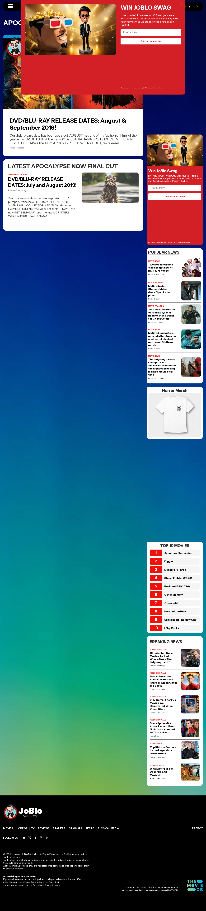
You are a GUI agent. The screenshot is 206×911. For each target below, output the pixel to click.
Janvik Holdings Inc (59, 860)
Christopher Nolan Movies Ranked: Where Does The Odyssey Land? (161, 657)
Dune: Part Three (175, 569)
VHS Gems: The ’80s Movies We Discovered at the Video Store (163, 704)
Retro (89, 828)
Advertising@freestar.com (46, 885)
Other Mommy (173, 594)
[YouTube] (24, 838)
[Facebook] (35, 838)
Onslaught (171, 603)
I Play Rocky (171, 628)
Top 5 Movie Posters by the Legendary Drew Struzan (163, 750)
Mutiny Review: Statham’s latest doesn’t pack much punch (160, 291)
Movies (8, 828)
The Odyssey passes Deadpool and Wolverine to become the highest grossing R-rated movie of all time (162, 367)
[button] (10, 6)
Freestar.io (54, 882)
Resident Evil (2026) (177, 586)
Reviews (43, 828)
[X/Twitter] (29, 838)
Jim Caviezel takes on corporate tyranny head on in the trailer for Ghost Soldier (161, 314)
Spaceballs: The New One (180, 619)
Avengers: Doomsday (178, 553)
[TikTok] (190, 6)
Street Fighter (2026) (178, 578)
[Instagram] (41, 838)
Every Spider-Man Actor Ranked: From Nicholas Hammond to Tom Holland (162, 728)
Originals (75, 828)
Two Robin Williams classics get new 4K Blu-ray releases (160, 267)
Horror (22, 828)
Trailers (59, 828)
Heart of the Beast (176, 611)
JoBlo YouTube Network (20, 862)
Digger (168, 561)
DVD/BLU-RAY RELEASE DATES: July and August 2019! (42, 182)
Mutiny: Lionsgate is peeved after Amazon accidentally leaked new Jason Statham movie (162, 339)
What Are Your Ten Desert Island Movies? (161, 771)
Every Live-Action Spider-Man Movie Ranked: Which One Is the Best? (163, 681)
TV (33, 828)
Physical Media (108, 828)
